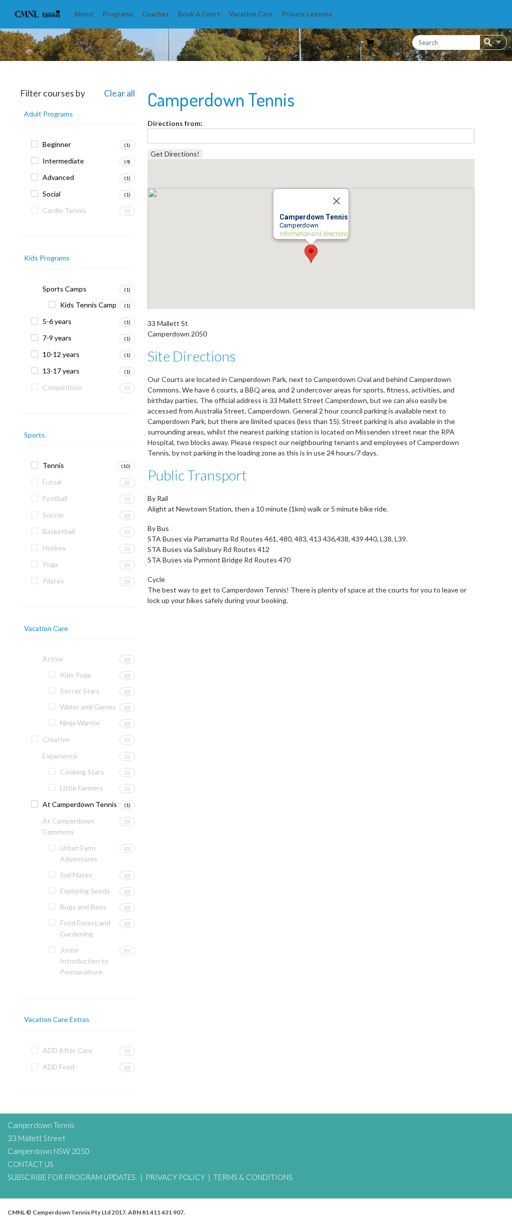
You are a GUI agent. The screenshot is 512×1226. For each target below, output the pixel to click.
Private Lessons (307, 14)
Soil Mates (76, 874)
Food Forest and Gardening (85, 928)
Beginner (56, 144)
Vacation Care (251, 14)
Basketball (58, 531)
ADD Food (58, 1066)
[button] (311, 253)
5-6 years (57, 321)
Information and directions (314, 234)
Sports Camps (64, 288)
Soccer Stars (80, 690)
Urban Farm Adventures (79, 853)
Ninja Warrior (80, 722)
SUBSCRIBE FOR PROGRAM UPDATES (72, 1177)
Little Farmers (81, 788)
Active (52, 658)
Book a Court (199, 14)
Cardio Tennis (64, 210)
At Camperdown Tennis (79, 804)
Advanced (58, 177)
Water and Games (88, 706)
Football (55, 498)
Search (490, 42)
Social (51, 194)
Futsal (52, 482)
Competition (62, 387)
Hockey (54, 548)
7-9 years (57, 338)
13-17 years (61, 370)
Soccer (53, 514)
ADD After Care (67, 1050)
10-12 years (61, 354)
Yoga (50, 564)
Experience (60, 756)
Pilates (53, 580)
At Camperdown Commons (68, 826)
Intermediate (63, 160)
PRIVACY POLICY (175, 1177)
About (84, 14)
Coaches (155, 14)
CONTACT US (31, 1164)
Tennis (53, 465)
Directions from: (175, 123)
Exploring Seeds (85, 890)
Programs (117, 14)
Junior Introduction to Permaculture (84, 961)
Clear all (119, 93)
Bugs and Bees (83, 906)
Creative (56, 739)
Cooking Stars (82, 772)
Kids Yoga (75, 674)
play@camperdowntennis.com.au (313, 42)
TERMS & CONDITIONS (253, 1177)
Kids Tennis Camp (88, 304)
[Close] (336, 202)
